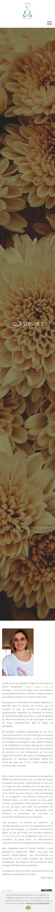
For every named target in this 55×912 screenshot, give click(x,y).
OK (28, 908)
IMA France (15, 836)
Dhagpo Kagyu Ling (36, 686)
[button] (49, 23)
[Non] (51, 901)
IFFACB (27, 762)
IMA (4, 836)
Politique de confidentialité (37, 903)
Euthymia (48, 836)
